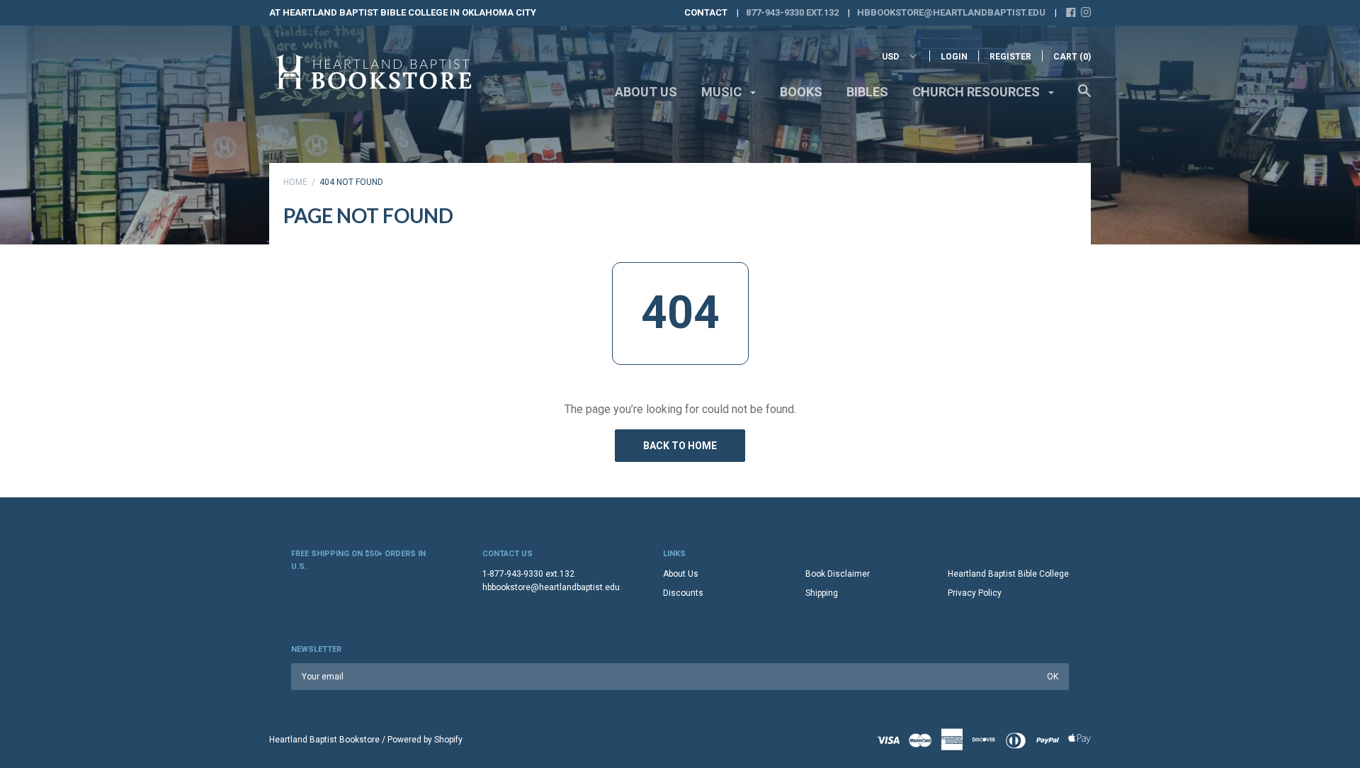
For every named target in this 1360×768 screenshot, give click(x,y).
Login (954, 57)
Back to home (680, 445)
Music (722, 91)
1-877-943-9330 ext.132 (528, 574)
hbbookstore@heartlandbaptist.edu (951, 12)
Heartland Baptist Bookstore (324, 740)
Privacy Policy (975, 593)
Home (295, 182)
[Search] (1084, 98)
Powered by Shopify (425, 740)
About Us (646, 91)
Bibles (867, 91)
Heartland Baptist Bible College (1008, 574)
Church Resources (977, 91)
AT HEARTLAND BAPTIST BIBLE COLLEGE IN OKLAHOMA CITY (402, 12)
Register (1010, 57)
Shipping (821, 593)
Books (801, 91)
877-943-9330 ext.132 (792, 12)
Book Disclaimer (837, 574)
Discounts (683, 593)
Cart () (1072, 57)
